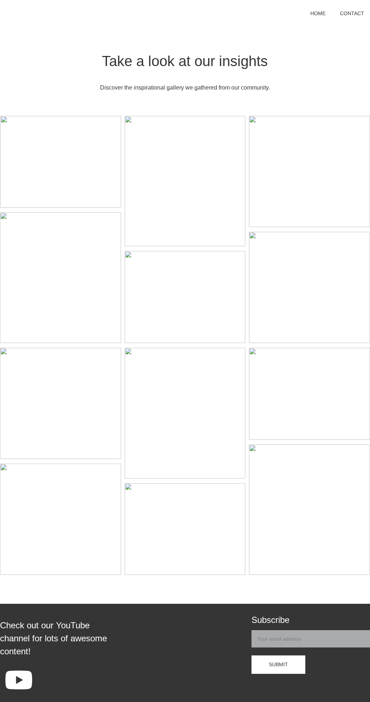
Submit (278, 664)
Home (318, 13)
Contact (352, 13)
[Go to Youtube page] (18, 680)
